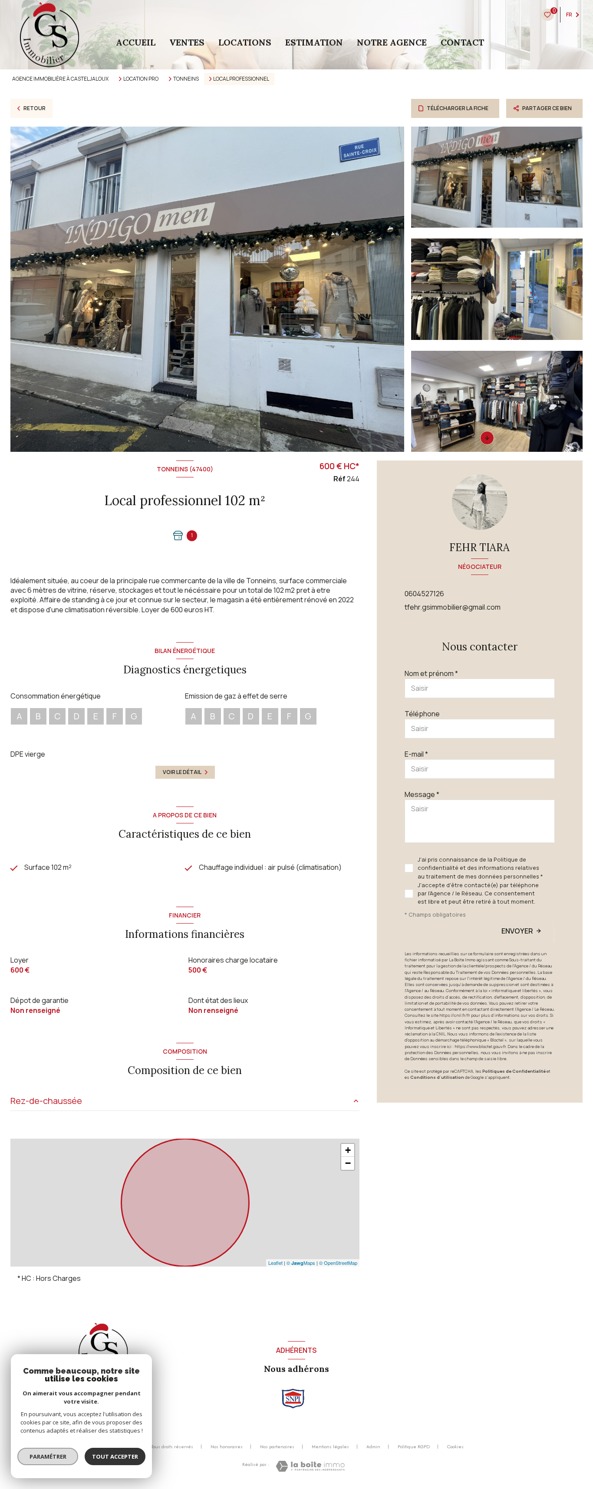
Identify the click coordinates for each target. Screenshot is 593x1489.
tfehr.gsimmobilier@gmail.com (453, 607)
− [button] (348, 1163)
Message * (422, 794)
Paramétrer (48, 1456)
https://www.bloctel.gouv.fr (480, 1046)
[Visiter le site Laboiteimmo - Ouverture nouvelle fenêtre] (310, 1466)
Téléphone (422, 713)
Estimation (314, 42)
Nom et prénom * (431, 673)
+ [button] (348, 1150)
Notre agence (392, 42)
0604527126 (424, 593)
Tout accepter (115, 1456)
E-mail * (416, 754)
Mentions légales (330, 1446)
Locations (244, 42)
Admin (373, 1446)
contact (462, 42)
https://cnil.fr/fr (454, 1015)
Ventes (186, 42)
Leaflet (275, 1262)
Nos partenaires (277, 1446)
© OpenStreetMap (338, 1262)
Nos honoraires (227, 1446)
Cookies (455, 1447)
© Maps (301, 1262)
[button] (487, 438)
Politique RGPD (414, 1446)
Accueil (135, 42)
